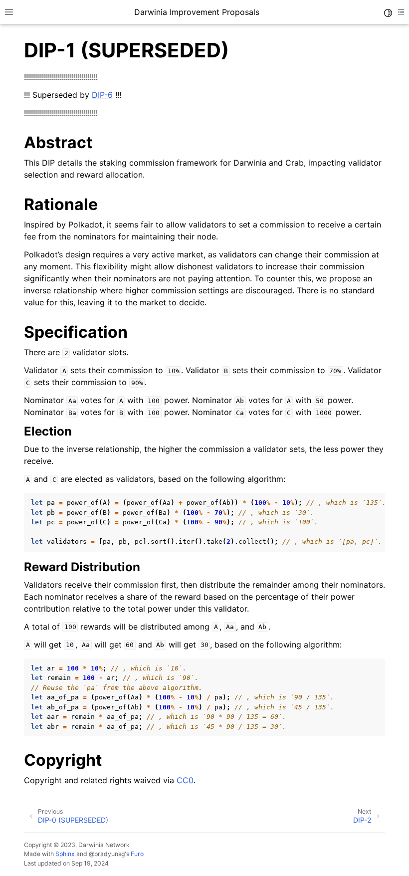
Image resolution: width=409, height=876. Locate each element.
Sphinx (65, 854)
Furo (137, 854)
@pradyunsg (107, 854)
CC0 (185, 780)
